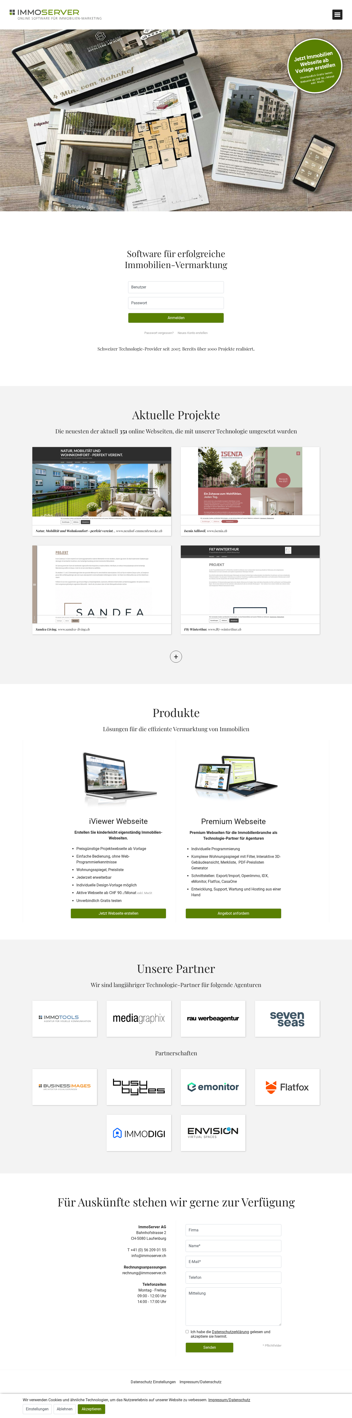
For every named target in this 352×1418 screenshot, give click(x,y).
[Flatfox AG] (287, 1087)
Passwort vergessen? (159, 333)
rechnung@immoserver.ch (144, 1273)
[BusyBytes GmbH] (139, 1087)
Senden (209, 1347)
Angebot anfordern (233, 913)
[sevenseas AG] (287, 1019)
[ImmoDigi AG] (139, 1133)
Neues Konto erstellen (193, 333)
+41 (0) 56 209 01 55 (148, 1250)
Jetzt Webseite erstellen (118, 913)
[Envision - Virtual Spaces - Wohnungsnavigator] (213, 1133)
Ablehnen (65, 1409)
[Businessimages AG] (65, 1087)
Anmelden (176, 318)
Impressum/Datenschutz (200, 1382)
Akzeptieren (91, 1409)
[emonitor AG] (213, 1087)
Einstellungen (37, 1409)
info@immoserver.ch (148, 1255)
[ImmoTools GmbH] (65, 1019)
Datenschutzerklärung (230, 1332)
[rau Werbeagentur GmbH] (213, 1019)
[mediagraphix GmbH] (139, 1019)
